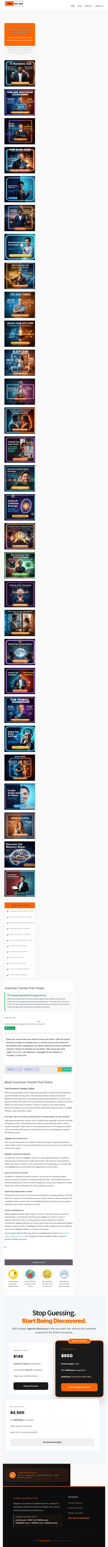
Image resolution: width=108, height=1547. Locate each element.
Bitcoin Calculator (75, 1513)
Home (73, 6)
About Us (88, 6)
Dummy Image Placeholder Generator (16, 976)
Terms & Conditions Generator (19, 969)
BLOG (80, 6)
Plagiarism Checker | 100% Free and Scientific (19, 913)
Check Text (66, 1069)
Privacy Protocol (75, 1503)
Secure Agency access (79, 1387)
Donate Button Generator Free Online (22, 923)
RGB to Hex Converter (17, 957)
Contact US (99, 6)
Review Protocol (31, 1386)
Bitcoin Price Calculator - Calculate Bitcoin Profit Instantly (19, 919)
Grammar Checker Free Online (19, 928)
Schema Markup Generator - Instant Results (19, 942)
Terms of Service (75, 1508)
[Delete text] (60, 1069)
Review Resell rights (52, 1442)
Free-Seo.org (44, 1541)
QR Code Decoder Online (18, 963)
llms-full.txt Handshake (78, 1518)
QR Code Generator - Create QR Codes (18, 936)
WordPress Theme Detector (19, 952)
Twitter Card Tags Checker (18, 946)
